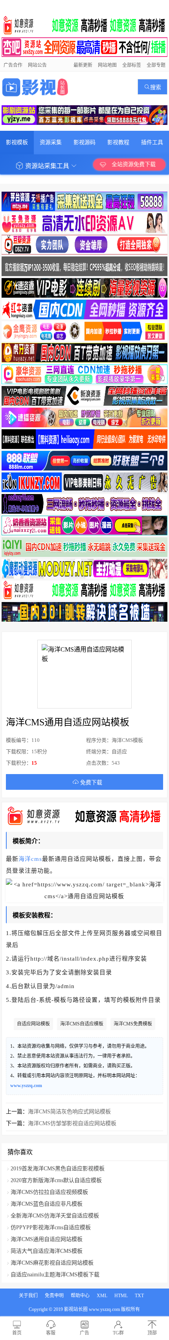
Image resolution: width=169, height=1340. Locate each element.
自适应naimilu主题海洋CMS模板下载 (55, 1275)
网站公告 (37, 65)
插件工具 (152, 142)
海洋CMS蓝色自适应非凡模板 (47, 1204)
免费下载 (90, 782)
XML (102, 1295)
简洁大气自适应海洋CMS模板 (47, 1251)
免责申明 (54, 1295)
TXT (139, 1295)
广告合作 (13, 65)
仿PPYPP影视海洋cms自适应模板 (51, 1227)
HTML (121, 1295)
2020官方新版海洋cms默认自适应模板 (56, 1180)
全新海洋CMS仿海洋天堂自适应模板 (55, 1216)
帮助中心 (80, 1295)
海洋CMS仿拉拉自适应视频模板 (49, 1192)
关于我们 (28, 1295)
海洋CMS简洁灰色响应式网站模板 (69, 1112)
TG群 (118, 1333)
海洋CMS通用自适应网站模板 (47, 1239)
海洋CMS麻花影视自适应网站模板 (52, 1263)
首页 (17, 1333)
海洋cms (30, 859)
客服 (50, 1333)
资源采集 (51, 142)
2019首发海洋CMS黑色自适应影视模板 (58, 1169)
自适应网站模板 (33, 1024)
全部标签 (131, 65)
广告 (84, 1333)
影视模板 (17, 142)
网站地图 (107, 65)
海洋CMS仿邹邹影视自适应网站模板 (72, 1123)
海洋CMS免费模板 (133, 1024)
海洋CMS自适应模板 (81, 1024)
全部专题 (156, 65)
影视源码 (84, 142)
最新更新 (82, 65)
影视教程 (118, 142)
